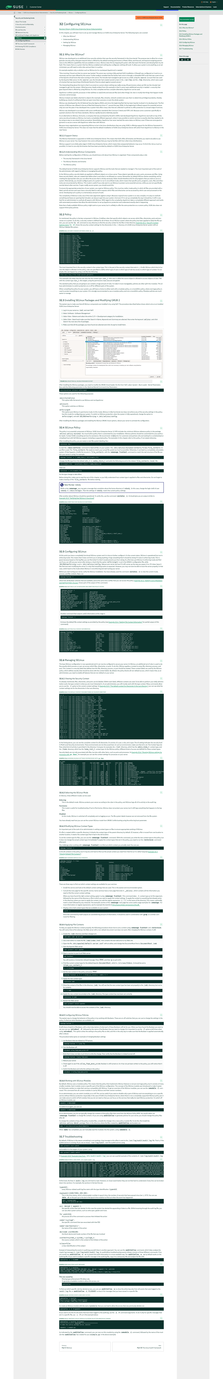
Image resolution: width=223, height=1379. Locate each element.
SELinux (70, 12)
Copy (161, 234)
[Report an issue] (161, 25)
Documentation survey (187, 19)
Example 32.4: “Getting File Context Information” (125, 622)
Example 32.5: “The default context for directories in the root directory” (124, 686)
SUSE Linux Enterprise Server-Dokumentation (35, 12)
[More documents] (15, 16)
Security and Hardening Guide (58, 12)
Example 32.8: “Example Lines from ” (83, 1156)
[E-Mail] (182, 59)
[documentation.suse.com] (15, 12)
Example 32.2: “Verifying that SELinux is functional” (76, 498)
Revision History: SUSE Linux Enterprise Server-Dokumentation (80, 29)
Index (19, 12)
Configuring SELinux (80, 12)
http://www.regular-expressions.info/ (124, 905)
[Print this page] (188, 59)
